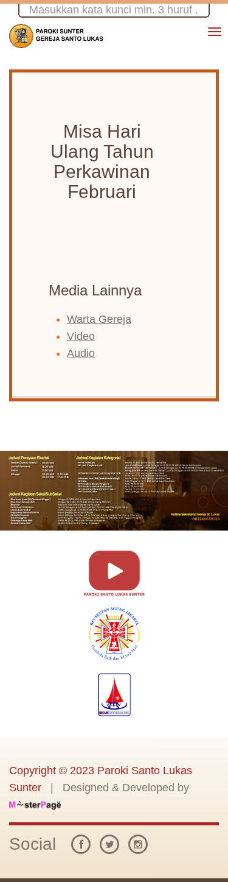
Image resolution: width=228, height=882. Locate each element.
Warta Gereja (99, 319)
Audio (81, 353)
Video (81, 336)
